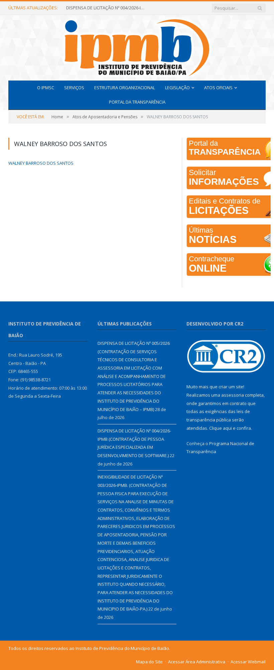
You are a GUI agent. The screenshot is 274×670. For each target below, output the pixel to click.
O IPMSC (45, 88)
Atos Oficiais (218, 88)
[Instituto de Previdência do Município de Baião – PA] (137, 46)
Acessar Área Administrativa (196, 662)
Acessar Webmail (248, 662)
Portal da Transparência (137, 102)
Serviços (74, 88)
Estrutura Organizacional (124, 88)
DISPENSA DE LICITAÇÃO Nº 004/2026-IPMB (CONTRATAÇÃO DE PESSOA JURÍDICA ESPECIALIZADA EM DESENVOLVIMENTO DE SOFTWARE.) (106, 8)
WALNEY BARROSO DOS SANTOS (41, 163)
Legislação (177, 88)
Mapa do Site (149, 662)
